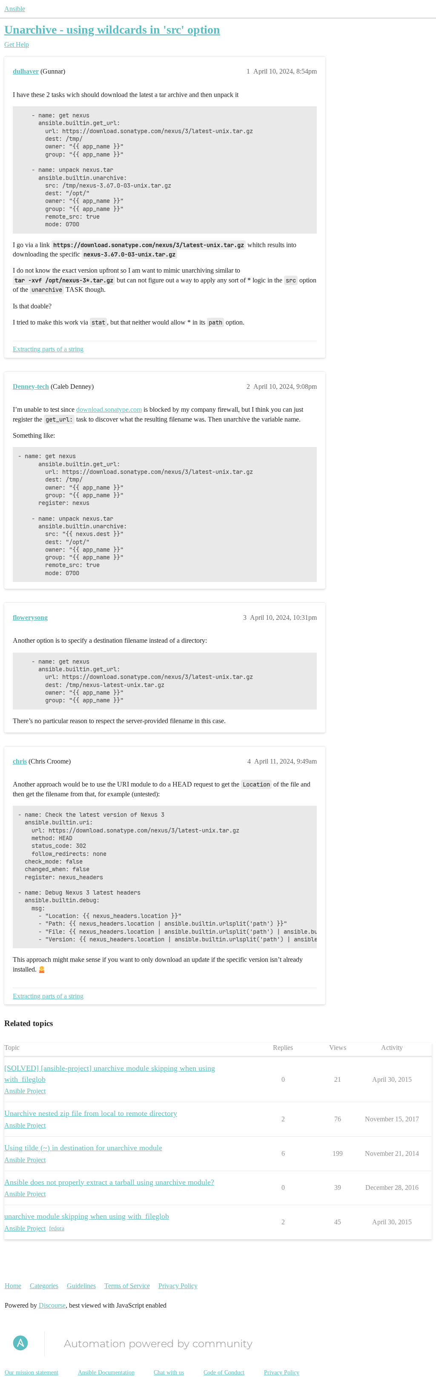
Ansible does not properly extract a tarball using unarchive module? (109, 1182)
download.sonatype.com (109, 409)
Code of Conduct (224, 1372)
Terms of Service (127, 1285)
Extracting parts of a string (48, 349)
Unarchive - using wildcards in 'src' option (112, 29)
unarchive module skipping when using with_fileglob (86, 1216)
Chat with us (169, 1372)
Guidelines (81, 1285)
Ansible (14, 8)
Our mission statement (31, 1372)
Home (13, 1285)
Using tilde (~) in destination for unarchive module (83, 1147)
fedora (56, 1228)
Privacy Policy (178, 1285)
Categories (44, 1285)
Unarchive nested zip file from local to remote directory (90, 1113)
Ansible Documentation (106, 1372)
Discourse (52, 1305)
